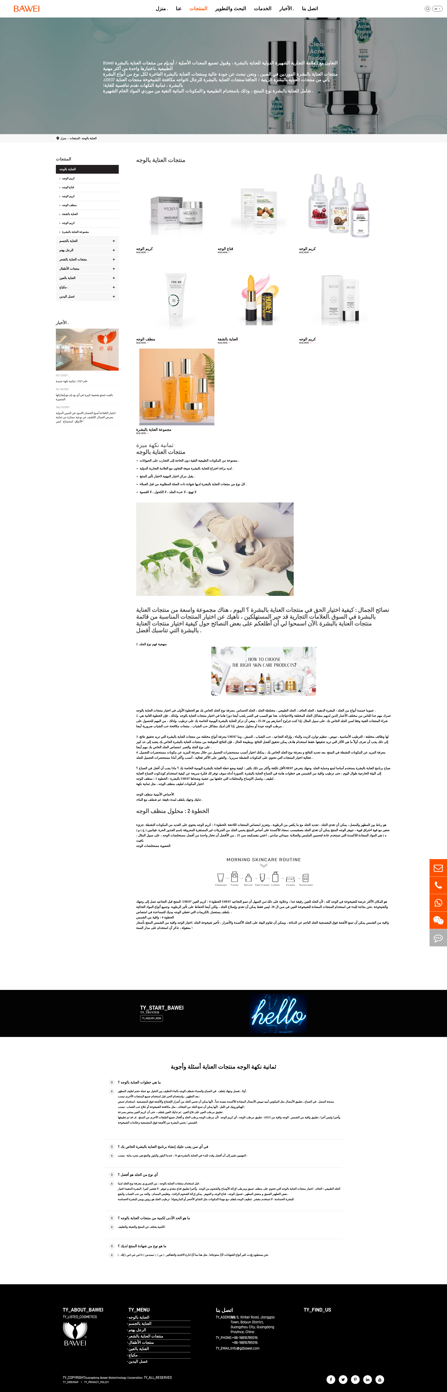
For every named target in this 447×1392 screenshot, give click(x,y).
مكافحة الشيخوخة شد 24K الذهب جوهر (337, 211)
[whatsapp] (438, 902)
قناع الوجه (68, 187)
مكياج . (63, 287)
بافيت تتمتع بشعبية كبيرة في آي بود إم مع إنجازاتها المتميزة (84, 397)
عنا (179, 9)
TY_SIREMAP (71, 1382)
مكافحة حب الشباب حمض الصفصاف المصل (341, 193)
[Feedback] (438, 937)
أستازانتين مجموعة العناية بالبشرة (177, 386)
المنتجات (198, 9)
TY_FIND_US (317, 1309)
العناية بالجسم (68, 241)
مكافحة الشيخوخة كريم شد (175, 205)
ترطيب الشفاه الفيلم (259, 293)
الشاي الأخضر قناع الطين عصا (250, 208)
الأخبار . (286, 9)
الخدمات (263, 9)
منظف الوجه (69, 205)
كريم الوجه (68, 178)
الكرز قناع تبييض (242, 202)
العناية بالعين (67, 278)
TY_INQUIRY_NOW (151, 1018)
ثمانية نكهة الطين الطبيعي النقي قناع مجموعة (259, 214)
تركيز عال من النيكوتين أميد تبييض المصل (339, 199)
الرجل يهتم (66, 250)
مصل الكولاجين (324, 217)
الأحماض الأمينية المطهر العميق (178, 295)
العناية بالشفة (70, 214)
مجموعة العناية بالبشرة (75, 232)
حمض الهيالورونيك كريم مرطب (178, 199)
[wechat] (438, 920)
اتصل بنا (310, 9)
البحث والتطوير (230, 9)
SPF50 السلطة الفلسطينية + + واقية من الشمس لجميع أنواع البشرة (337, 296)
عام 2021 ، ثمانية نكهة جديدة (72, 381)
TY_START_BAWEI (162, 1008)
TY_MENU (139, 1309)
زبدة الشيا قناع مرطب (246, 196)
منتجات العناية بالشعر (73, 259)
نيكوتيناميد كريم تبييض (172, 193)
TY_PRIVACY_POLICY (96, 1382)
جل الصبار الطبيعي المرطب (176, 211)
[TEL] (438, 885)
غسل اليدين (67, 297)
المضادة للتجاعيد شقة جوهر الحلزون (336, 205)
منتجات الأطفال (69, 269)
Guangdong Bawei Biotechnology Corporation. (114, 1378)
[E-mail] (438, 867)
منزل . (162, 9)
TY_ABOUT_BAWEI (83, 1309)
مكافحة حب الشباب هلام (174, 217)
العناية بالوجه (89, 138)
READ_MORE (142, 252)
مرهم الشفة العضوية (259, 299)
